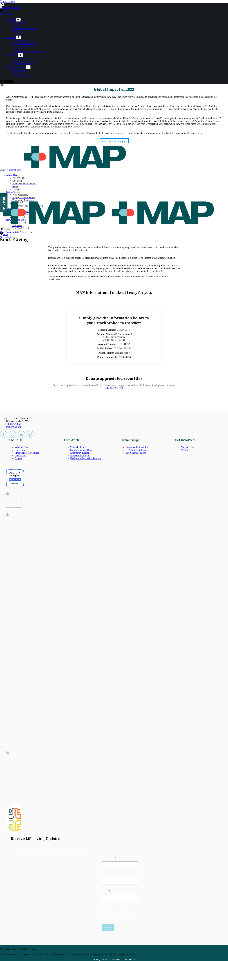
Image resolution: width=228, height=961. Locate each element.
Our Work (11, 192)
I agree (110, 907)
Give (5, 234)
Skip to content (7, 1)
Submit (108, 927)
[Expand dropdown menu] (18, 192)
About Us (11, 175)
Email (106, 891)
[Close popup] (2, 85)
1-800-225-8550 (115, 388)
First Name (109, 857)
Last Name (108, 874)
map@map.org (13, 427)
